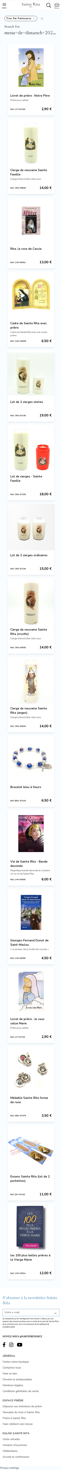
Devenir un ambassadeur (17, 1379)
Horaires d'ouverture (15, 1445)
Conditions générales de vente (21, 1391)
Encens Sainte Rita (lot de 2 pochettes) (30, 1179)
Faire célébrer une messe (18, 1424)
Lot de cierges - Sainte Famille (26, 479)
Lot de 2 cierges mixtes (26, 402)
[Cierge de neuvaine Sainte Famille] (31, 142)
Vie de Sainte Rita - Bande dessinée (29, 864)
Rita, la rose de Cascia (26, 249)
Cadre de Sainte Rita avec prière (28, 325)
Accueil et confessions (16, 1457)
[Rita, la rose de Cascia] (31, 220)
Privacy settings (9, 1468)
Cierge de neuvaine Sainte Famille (28, 172)
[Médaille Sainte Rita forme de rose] (31, 1069)
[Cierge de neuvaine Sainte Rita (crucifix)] (31, 601)
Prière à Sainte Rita (14, 1418)
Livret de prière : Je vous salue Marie (27, 1021)
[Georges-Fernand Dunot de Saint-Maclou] (31, 912)
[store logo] (31, 4)
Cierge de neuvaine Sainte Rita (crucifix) (28, 632)
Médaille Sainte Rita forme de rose (29, 1100)
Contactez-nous (12, 1368)
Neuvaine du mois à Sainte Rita (21, 1412)
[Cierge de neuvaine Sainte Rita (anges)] (31, 680)
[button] (20, 18)
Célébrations (10, 1451)
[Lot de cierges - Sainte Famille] (31, 448)
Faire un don (10, 1373)
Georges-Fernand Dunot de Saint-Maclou (29, 942)
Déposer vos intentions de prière (22, 1406)
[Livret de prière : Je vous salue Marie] (31, 991)
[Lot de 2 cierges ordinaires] (31, 527)
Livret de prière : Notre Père (30, 96)
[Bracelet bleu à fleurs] (31, 759)
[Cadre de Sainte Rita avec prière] (31, 295)
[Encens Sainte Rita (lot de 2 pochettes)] (31, 1148)
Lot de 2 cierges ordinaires (29, 555)
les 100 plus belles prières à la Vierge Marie (30, 1257)
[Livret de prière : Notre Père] (31, 67)
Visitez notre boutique (16, 1362)
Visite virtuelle (11, 1439)
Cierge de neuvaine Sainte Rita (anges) (28, 710)
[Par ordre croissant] (42, 18)
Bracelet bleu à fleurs (25, 787)
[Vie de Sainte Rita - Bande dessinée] (31, 833)
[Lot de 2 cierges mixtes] (31, 374)
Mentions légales (13, 1385)
